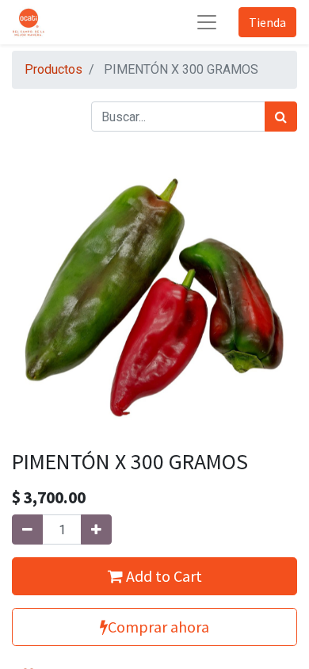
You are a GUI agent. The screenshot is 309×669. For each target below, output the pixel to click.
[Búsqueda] (281, 116)
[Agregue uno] (96, 529)
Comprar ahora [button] (158, 627)
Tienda (267, 22)
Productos (53, 69)
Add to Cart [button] (162, 576)
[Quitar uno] (27, 529)
